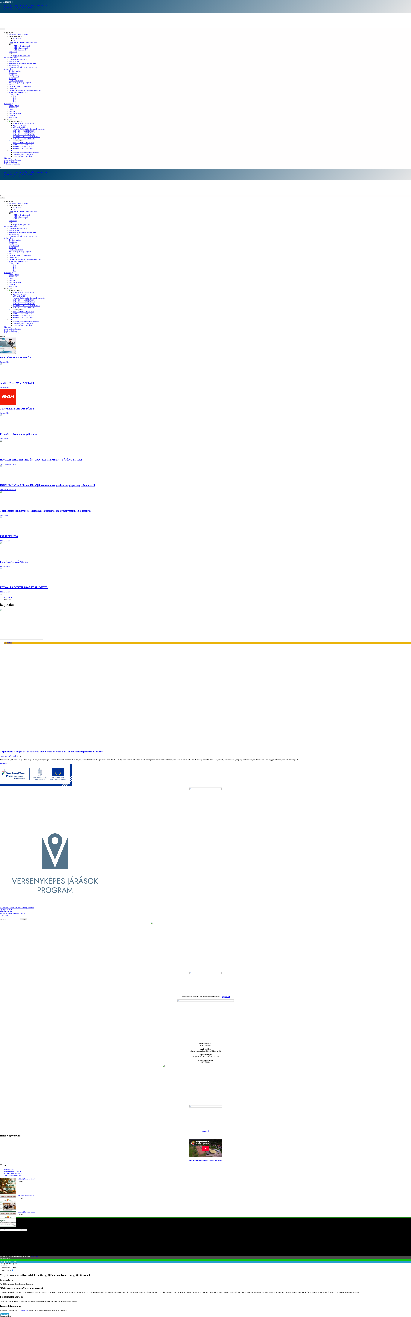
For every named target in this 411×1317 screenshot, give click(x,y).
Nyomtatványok (14, 61)
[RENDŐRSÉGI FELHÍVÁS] (8, 353)
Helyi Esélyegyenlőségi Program (20, 83)
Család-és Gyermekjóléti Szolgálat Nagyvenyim (25, 90)
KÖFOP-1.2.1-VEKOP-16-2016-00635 (26, 137)
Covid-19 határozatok (16, 81)
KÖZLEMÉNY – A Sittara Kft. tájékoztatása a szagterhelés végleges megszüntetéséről (47, 485)
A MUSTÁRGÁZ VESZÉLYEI (17, 383)
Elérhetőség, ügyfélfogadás (18, 59)
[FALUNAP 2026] (8, 532)
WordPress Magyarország (13, 1175)
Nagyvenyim (4, 756)
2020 (14, 100)
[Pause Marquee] (1, 594)
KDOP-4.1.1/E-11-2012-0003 (23, 148)
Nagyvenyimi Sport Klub (21, 56)
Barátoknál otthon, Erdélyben (23, 154)
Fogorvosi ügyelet (15, 113)
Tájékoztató (8, 643)
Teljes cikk (3, 763)
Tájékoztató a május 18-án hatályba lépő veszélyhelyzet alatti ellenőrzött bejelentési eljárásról (51, 751)
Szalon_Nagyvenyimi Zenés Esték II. (12, 913)
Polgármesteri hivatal (11, 57)
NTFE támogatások (19, 50)
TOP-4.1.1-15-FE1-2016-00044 (24, 135)
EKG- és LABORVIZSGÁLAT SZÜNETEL (24, 587)
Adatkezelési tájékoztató (12, 160)
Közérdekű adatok (10, 162)
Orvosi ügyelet (14, 106)
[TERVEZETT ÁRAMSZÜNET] (8, 404)
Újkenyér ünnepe (6, 910)
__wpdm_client (5, 1270)
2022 (14, 102)
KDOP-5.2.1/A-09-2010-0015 (23, 146)
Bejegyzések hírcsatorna (12, 1171)
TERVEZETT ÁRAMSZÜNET (17, 408)
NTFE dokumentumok (20, 48)
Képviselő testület (15, 71)
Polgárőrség (13, 52)
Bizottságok (13, 73)
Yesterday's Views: (10, 1243)
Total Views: (8, 1245)
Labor (11, 109)
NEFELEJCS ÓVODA (12, 9)
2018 (14, 96)
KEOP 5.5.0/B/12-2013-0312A (23, 143)
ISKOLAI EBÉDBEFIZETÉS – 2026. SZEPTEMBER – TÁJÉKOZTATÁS (41, 459)
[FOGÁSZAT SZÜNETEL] (8, 557)
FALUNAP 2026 (9, 536)
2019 (14, 98)
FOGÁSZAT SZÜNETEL (14, 561)
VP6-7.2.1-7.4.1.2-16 (20, 127)
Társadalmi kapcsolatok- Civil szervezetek (23, 42)
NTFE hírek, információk (21, 46)
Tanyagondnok (14, 88)
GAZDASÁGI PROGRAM (18, 92)
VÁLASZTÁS (14, 94)
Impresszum (24, 1310)
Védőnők (12, 115)
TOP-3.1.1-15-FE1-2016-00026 (24, 139)
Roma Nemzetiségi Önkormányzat (20, 86)
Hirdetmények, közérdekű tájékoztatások (22, 63)
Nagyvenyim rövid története (18, 34)
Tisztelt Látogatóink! (7, 911)
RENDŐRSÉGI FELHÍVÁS (15, 357)
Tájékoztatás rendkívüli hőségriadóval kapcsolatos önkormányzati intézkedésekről (45, 510)
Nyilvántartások (14, 65)
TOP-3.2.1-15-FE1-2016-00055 (24, 131)
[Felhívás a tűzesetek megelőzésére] (8, 429)
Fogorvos (12, 111)
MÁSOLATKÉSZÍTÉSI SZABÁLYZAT (23, 67)
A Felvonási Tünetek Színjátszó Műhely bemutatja (17, 908)
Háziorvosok (13, 108)
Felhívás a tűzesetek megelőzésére (18, 434)
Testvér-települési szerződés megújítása (26, 152)
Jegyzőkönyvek (14, 77)
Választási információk (12, 164)
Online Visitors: (9, 1239)
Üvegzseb (12, 84)
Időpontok (205, 1131)
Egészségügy (8, 104)
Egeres (15, 40)
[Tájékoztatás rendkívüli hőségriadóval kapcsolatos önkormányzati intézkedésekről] (8, 506)
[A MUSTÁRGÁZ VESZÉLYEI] (8, 378)
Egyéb (11, 150)
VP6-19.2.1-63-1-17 (20, 125)
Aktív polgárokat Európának (22, 156)
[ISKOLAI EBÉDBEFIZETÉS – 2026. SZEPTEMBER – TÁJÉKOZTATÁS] (8, 455)
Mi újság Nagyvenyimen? (26, 1179)
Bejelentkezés (9, 1169)
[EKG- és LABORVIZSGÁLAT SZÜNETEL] (8, 583)
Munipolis (7, 158)
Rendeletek (12, 79)
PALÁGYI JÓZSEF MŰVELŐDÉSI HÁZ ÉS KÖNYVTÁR (25, 6)
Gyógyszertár (13, 117)
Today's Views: (9, 1241)
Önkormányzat (9, 69)
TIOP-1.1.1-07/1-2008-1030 (22, 145)
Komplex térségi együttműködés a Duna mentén (29, 129)
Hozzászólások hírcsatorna (13, 1173)
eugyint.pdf (226, 997)
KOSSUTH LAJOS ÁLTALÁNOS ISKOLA (20, 7)
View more (34, 1256)
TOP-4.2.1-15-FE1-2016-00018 (24, 133)
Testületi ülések (14, 75)
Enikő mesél (4, 915)
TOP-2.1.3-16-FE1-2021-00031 (24, 123)
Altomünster (17, 38)
